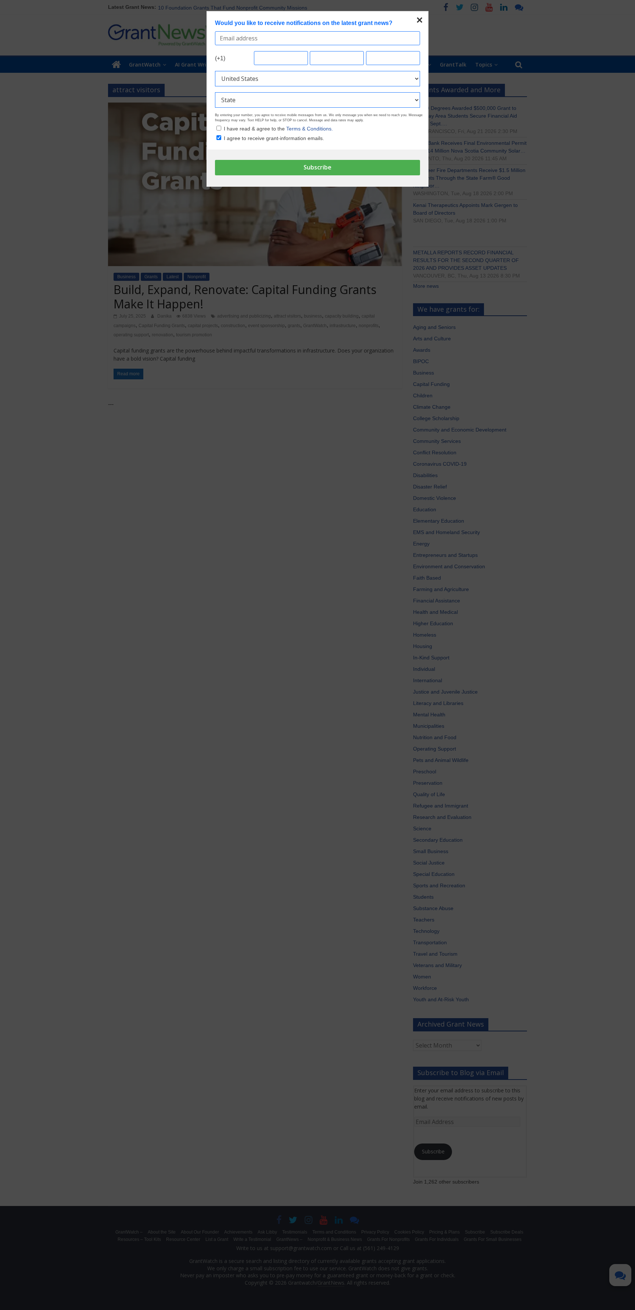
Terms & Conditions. (309, 129)
